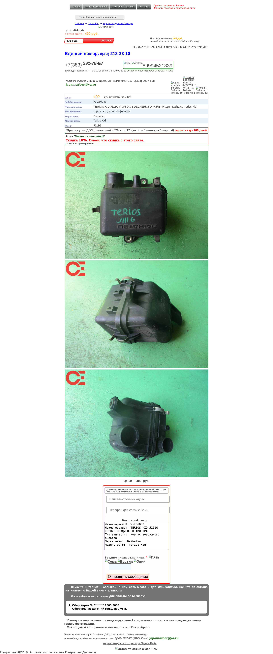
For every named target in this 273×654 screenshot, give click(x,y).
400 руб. (72, 40)
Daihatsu (79, 23)
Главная (76, 6)
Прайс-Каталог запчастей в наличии (98, 17)
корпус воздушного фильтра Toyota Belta (130, 643)
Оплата (130, 6)
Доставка (144, 6)
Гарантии (117, 6)
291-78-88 (93, 63)
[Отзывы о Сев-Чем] (136, 648)
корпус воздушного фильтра (118, 23)
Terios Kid (93, 23)
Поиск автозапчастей (96, 6)
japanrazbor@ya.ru (81, 84)
